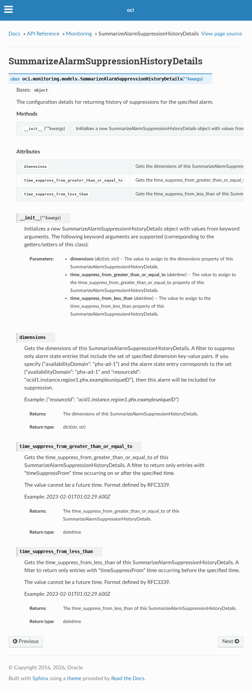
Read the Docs (127, 678)
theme (74, 678)
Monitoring (79, 33)
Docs (14, 33)
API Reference (43, 33)
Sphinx (40, 678)
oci (130, 10)
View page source (221, 33)
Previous (28, 641)
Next (228, 641)
